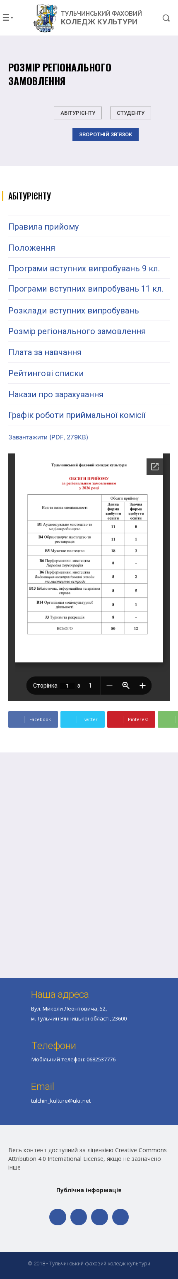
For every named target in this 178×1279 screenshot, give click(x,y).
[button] (159, 18)
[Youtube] (120, 1217)
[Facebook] (57, 1217)
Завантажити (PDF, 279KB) (48, 437)
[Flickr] (78, 1217)
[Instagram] (99, 1217)
